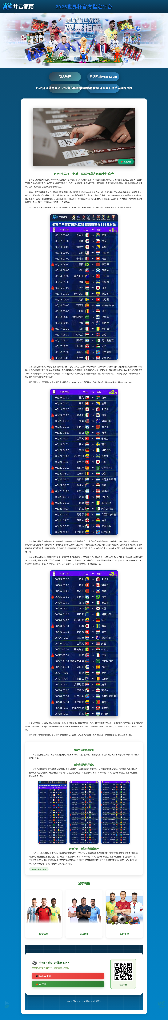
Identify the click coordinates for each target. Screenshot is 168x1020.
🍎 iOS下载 (41, 984)
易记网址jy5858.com (103, 76)
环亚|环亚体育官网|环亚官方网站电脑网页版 (103, 88)
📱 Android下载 (43, 976)
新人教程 (65, 76)
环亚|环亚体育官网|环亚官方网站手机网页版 (65, 88)
